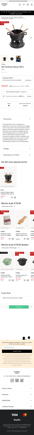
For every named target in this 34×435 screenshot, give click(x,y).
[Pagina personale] (20, 5)
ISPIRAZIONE (6, 400)
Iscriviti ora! (28, 80)
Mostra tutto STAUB (7, 206)
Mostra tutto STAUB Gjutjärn (9, 247)
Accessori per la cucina (7, 17)
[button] (4, 72)
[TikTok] (21, 380)
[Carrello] (28, 5)
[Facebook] (12, 380)
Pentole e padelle (18, 17)
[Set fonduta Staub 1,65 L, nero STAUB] (17, 37)
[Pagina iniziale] (4, 4)
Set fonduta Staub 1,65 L (20, 18)
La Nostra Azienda (8, 406)
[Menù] (32, 5)
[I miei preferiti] (24, 5)
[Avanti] (31, 37)
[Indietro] (3, 37)
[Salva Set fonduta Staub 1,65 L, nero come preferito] (31, 307)
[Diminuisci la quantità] (2, 307)
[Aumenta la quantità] (7, 307)
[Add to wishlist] (12, 197)
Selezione (5, 394)
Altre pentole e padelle (7, 18)
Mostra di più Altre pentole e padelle (13, 298)
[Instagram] (17, 380)
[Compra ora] (15, 197)
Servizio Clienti (6, 388)
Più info (29, 96)
